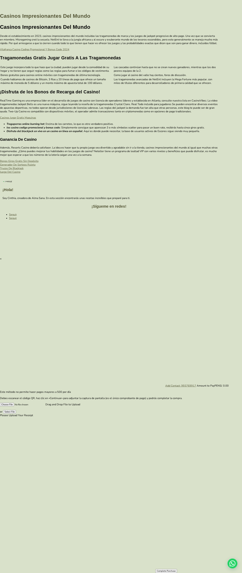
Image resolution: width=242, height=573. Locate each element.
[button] (232, 563)
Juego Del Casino (10, 172)
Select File (9, 412)
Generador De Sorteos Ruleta (17, 165)
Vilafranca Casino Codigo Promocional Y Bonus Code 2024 (34, 49)
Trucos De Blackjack (12, 168)
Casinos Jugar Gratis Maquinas (18, 118)
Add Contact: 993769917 (180, 386)
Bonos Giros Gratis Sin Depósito (19, 161)
